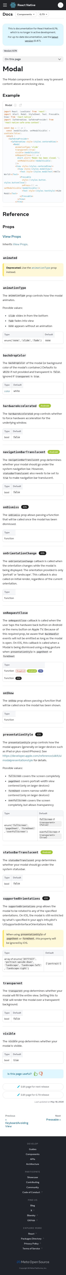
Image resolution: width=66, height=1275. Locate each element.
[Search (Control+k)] (60, 5)
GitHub (31, 1220)
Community (32, 1187)
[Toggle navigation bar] (5, 5)
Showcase (32, 1177)
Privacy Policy (31, 1243)
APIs (32, 1159)
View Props (12, 236)
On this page (13, 59)
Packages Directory (31, 1238)
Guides (32, 1149)
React (31, 1233)
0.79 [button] (42, 14)
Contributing (32, 1182)
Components (24, 14)
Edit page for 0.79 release (35, 1094)
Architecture (32, 1164)
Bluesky (31, 1215)
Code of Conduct (31, 1192)
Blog (32, 1205)
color (7, 391)
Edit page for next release (35, 1086)
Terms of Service (31, 1248)
